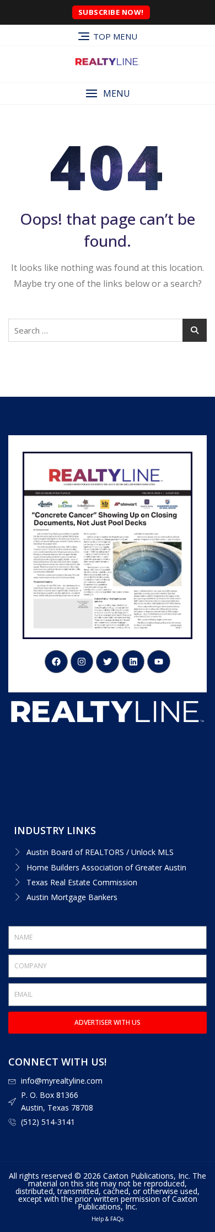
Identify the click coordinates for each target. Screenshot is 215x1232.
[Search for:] (107, 330)
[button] (107, 93)
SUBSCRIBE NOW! (111, 12)
